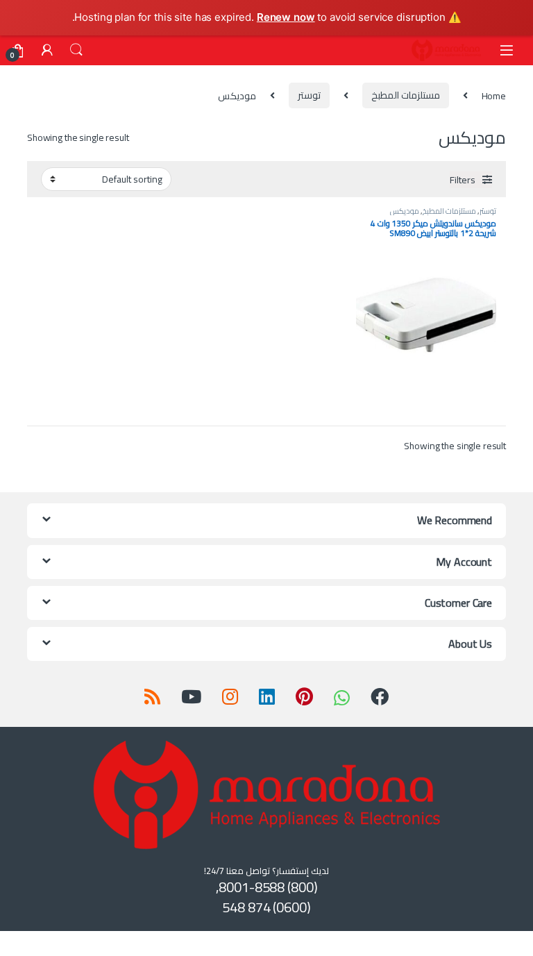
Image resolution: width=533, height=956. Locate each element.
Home (494, 95)
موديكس (404, 210)
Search (76, 50)
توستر (309, 95)
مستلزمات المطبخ (405, 95)
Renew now (286, 17)
